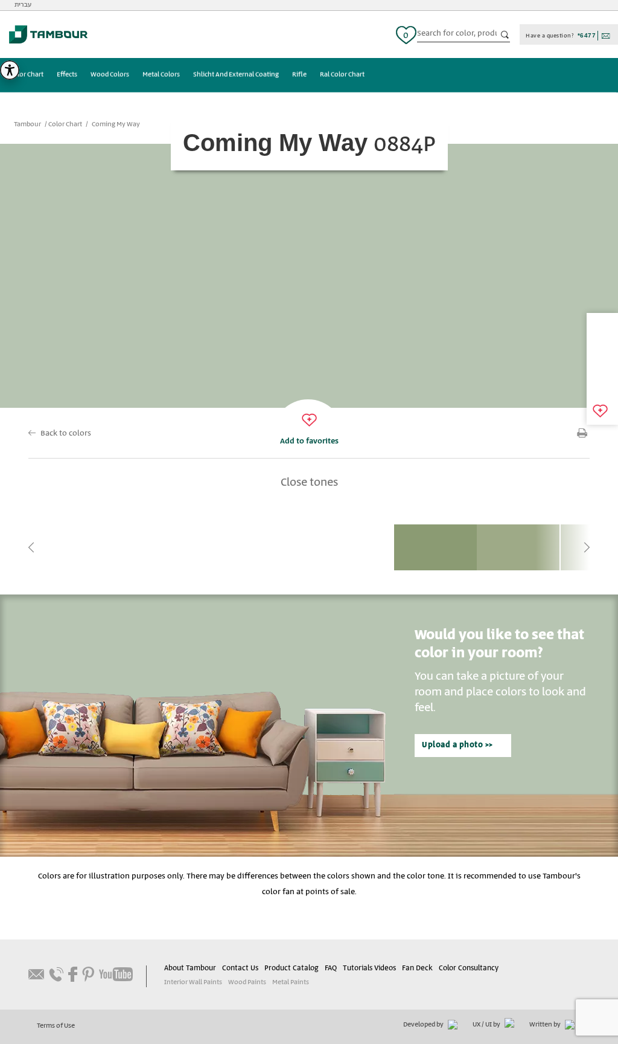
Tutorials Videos (369, 968)
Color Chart (26, 75)
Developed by (424, 1025)
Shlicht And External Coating (236, 75)
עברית (22, 5)
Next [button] (587, 547)
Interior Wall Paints (193, 982)
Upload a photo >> (457, 745)
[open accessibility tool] (9, 70)
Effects (67, 75)
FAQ (331, 968)
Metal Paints (290, 982)
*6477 (587, 35)
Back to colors (65, 433)
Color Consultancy (469, 968)
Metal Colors (161, 75)
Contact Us (240, 968)
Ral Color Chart (342, 75)
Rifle (299, 75)
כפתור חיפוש (505, 35)
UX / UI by (487, 1025)
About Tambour (190, 968)
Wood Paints (247, 982)
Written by (545, 1025)
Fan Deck (417, 968)
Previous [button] (31, 547)
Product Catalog (291, 968)
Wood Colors (110, 75)
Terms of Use (56, 1026)
